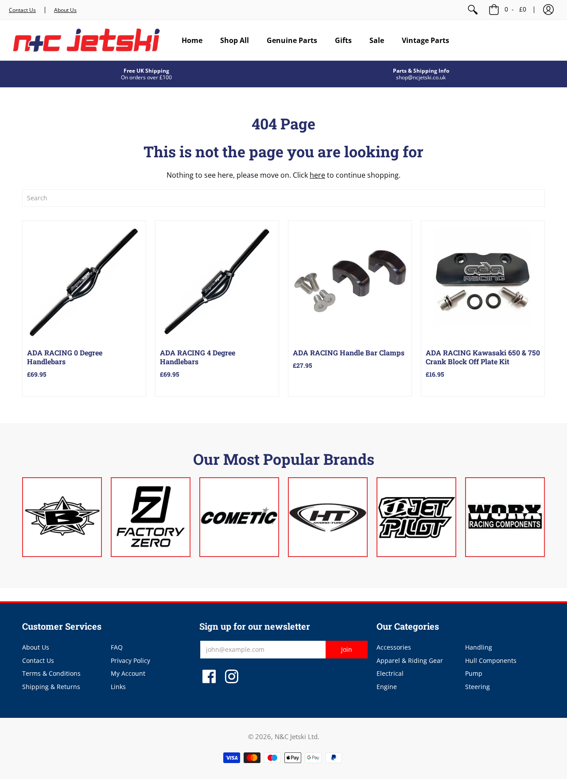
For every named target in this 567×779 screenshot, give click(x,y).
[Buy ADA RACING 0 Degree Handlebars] (84, 282)
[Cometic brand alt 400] (239, 517)
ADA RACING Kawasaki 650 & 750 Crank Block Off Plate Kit (483, 357)
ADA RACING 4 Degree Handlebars (197, 357)
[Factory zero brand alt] (150, 517)
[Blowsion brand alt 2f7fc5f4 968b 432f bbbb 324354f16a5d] (62, 517)
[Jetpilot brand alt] (416, 517)
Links (118, 686)
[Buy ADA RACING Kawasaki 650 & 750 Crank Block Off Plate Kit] (483, 282)
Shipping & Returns (51, 686)
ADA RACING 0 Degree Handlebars (64, 357)
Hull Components (491, 660)
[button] (548, 9)
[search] (283, 198)
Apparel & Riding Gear (410, 660)
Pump (473, 673)
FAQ (117, 647)
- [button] (515, 9)
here (317, 175)
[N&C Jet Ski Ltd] (86, 40)
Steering (477, 686)
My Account (128, 673)
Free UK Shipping (146, 70)
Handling (478, 647)
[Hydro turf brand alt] (328, 517)
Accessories (394, 647)
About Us (65, 10)
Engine (387, 686)
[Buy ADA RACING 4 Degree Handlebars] (217, 282)
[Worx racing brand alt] (505, 517)
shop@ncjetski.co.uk (421, 77)
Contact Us (22, 10)
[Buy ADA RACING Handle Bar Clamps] (350, 282)
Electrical (390, 673)
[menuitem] (472, 9)
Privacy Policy (130, 660)
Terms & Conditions (51, 673)
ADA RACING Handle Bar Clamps (348, 352)
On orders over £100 (146, 77)
